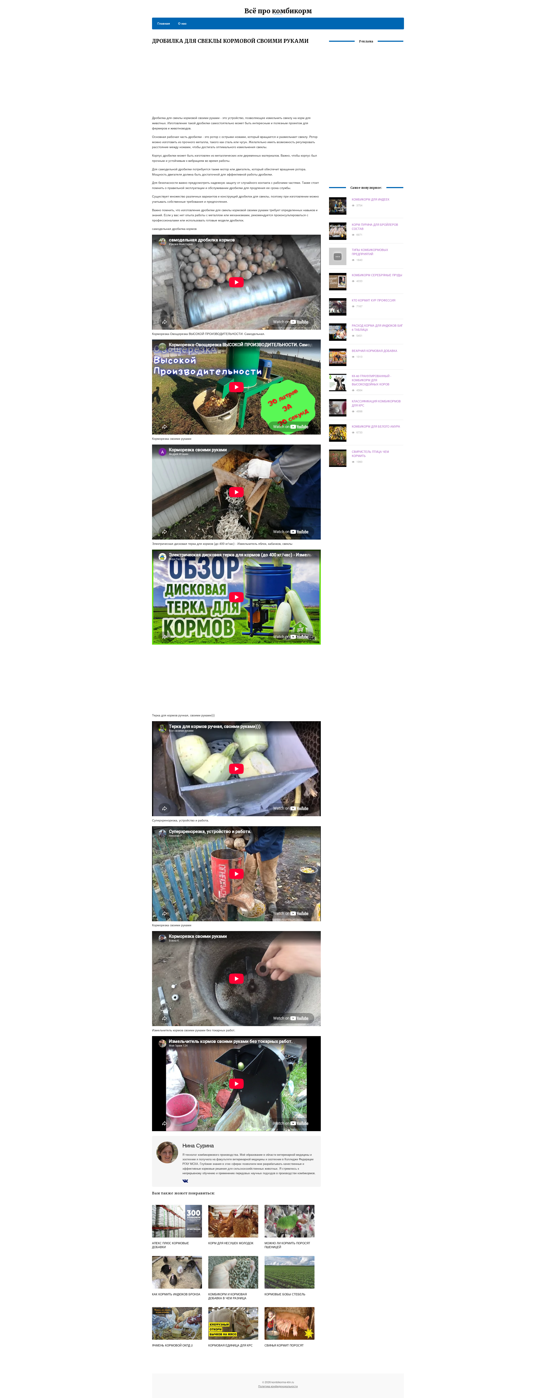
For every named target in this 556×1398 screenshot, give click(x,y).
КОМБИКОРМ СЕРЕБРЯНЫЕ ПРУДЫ (377, 275)
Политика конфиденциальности (278, 1386)
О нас (182, 23)
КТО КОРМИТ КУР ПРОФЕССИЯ (373, 300)
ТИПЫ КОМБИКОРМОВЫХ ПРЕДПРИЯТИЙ (370, 252)
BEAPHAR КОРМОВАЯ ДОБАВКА (374, 351)
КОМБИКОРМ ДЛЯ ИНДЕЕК (370, 199)
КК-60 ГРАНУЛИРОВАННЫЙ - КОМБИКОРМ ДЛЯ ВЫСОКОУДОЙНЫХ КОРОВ (371, 380)
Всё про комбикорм (278, 11)
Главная (163, 23)
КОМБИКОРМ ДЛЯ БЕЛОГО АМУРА (376, 426)
